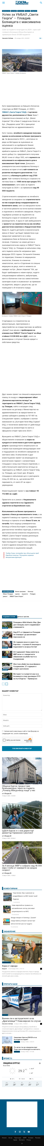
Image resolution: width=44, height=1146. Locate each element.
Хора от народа (9, 966)
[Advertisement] (22, 89)
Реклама (37, 1138)
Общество (34, 11)
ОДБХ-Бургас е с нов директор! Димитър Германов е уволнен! (18, 832)
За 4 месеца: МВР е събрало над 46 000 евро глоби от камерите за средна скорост (22, 868)
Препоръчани (6, 11)
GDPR (24, 1138)
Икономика (21, 11)
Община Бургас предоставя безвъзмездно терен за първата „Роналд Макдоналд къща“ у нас (18, 788)
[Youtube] (28, 1131)
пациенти (25, 594)
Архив (15, 1140)
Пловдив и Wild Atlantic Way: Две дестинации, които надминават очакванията (27, 624)
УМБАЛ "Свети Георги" (16, 596)
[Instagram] (19, 1131)
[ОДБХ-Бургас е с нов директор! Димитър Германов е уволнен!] (22, 814)
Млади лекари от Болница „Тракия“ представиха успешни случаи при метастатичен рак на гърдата (23, 921)
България (13, 11)
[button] (3, 3)
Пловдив (32, 594)
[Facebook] (9, 45)
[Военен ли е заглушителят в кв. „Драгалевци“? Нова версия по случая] (22, 1001)
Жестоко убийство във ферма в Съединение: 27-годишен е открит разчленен (26, 666)
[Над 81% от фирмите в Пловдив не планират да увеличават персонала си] (7, 635)
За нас (10, 1138)
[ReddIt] (25, 45)
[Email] (30, 45)
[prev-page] (3, 684)
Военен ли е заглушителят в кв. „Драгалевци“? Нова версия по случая (21, 1019)
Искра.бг (4, 968)
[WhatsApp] (35, 45)
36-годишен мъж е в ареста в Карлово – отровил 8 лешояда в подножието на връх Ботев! (27, 644)
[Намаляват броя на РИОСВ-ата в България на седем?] (7, 1040)
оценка (17, 594)
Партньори (17, 1138)
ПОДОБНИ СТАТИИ (9, 617)
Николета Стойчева (7, 38)
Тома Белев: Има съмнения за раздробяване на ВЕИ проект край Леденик (25, 896)
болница (30, 591)
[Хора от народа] (22, 948)
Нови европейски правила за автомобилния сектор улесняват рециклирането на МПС (23, 908)
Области (27, 11)
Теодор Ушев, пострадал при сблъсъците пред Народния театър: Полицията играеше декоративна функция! (22, 555)
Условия (30, 1138)
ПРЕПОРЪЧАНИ (10, 984)
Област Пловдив (8, 594)
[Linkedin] (19, 45)
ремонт (5, 596)
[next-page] (6, 684)
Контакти (22, 1140)
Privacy (29, 1140)
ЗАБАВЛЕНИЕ (9, 931)
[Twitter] (14, 45)
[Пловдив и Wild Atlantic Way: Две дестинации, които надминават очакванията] (7, 625)
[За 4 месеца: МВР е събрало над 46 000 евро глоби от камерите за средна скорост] (22, 852)
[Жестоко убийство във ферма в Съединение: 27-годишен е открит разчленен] (7, 667)
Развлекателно (6, 962)
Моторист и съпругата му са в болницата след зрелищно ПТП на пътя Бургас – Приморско (26, 676)
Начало (4, 1138)
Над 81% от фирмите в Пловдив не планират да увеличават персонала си (26, 634)
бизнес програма (20, 591)
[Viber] (40, 45)
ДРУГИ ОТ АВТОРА (23, 617)
